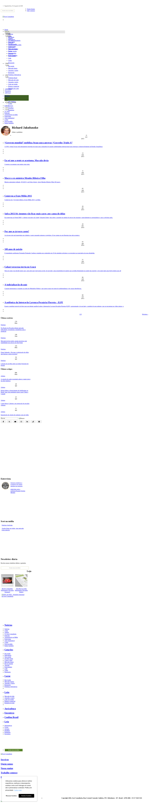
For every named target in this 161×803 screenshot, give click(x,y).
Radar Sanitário (9, 123)
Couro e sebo (12, 46)
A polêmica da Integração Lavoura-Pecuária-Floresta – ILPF (33, 302)
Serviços (5, 759)
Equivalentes (12, 56)
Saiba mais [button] (18, 790)
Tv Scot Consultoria (10, 634)
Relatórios (7, 732)
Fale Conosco (31, 10)
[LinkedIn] (27, 421)
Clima (6, 107)
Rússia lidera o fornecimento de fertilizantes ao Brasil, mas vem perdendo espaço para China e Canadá (14, 392)
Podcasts (7, 113)
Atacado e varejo (9, 698)
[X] (9, 421)
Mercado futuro (12, 49)
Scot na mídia (8, 121)
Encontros (8, 91)
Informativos (8, 725)
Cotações (8, 36)
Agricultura (8, 89)
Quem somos (7, 764)
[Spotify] (39, 421)
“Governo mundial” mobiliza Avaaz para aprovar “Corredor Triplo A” (38, 142)
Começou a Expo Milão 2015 (18, 196)
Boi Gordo (7, 680)
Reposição (11, 63)
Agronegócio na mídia (11, 114)
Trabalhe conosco (9, 772)
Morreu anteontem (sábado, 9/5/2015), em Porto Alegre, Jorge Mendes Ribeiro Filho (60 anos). (32, 182)
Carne (7, 65)
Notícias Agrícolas (7, 525)
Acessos (6, 729)
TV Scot (7, 111)
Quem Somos (31, 9)
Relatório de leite (9, 703)
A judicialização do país (15, 284)
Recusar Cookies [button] (11, 795)
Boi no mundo (12, 51)
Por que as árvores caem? (16, 231)
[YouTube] (15, 421)
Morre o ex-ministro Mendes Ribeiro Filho (24, 178)
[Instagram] (21, 421)
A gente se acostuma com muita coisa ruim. (17, 164)
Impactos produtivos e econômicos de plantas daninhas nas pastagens (16, 484)
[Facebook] (3, 421)
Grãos (10, 60)
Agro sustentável (9, 118)
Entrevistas (7, 116)
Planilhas (7, 730)
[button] (21, 418)
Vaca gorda (11, 42)
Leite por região (9, 699)
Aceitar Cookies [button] (26, 795)
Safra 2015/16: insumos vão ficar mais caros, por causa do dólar (34, 213)
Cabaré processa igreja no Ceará (20, 267)
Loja (6, 100)
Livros (6, 727)
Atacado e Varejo (9, 683)
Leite (9, 58)
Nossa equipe (7, 768)
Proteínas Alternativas (10, 686)
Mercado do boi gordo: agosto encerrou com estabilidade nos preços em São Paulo (14, 341)
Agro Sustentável (9, 640)
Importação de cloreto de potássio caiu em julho (15, 415)
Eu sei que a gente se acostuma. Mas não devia (26, 160)
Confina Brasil (11, 717)
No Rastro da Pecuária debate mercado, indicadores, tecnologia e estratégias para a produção (13, 329)
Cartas (6, 119)
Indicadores (11, 39)
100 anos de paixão (13, 249)
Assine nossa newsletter (7, 10)
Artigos (6, 109)
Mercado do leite (9, 696)
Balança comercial (9, 701)
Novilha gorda (12, 44)
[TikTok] (33, 421)
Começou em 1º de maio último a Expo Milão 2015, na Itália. (22, 200)
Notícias (7, 33)
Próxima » (145, 314)
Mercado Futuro (9, 681)
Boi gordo (11, 37)
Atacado (10, 53)
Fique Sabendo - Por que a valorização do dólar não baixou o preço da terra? (15, 353)
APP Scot (8, 93)
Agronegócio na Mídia (11, 637)
